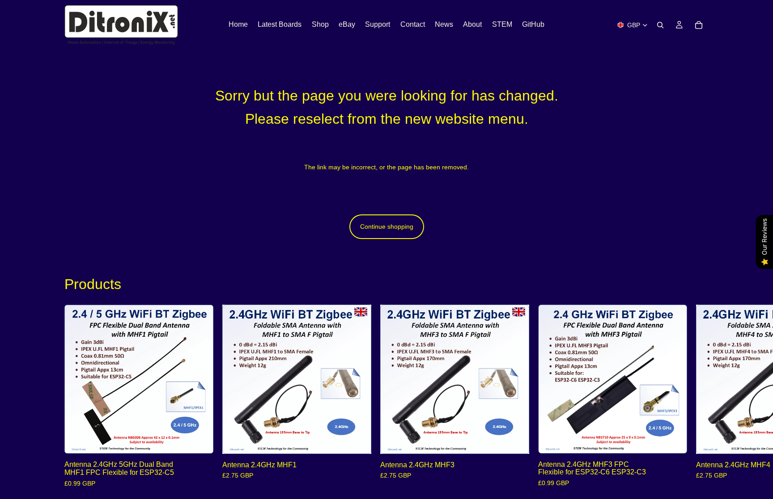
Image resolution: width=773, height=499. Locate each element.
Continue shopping (386, 226)
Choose (207, 439)
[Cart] (699, 25)
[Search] (660, 25)
